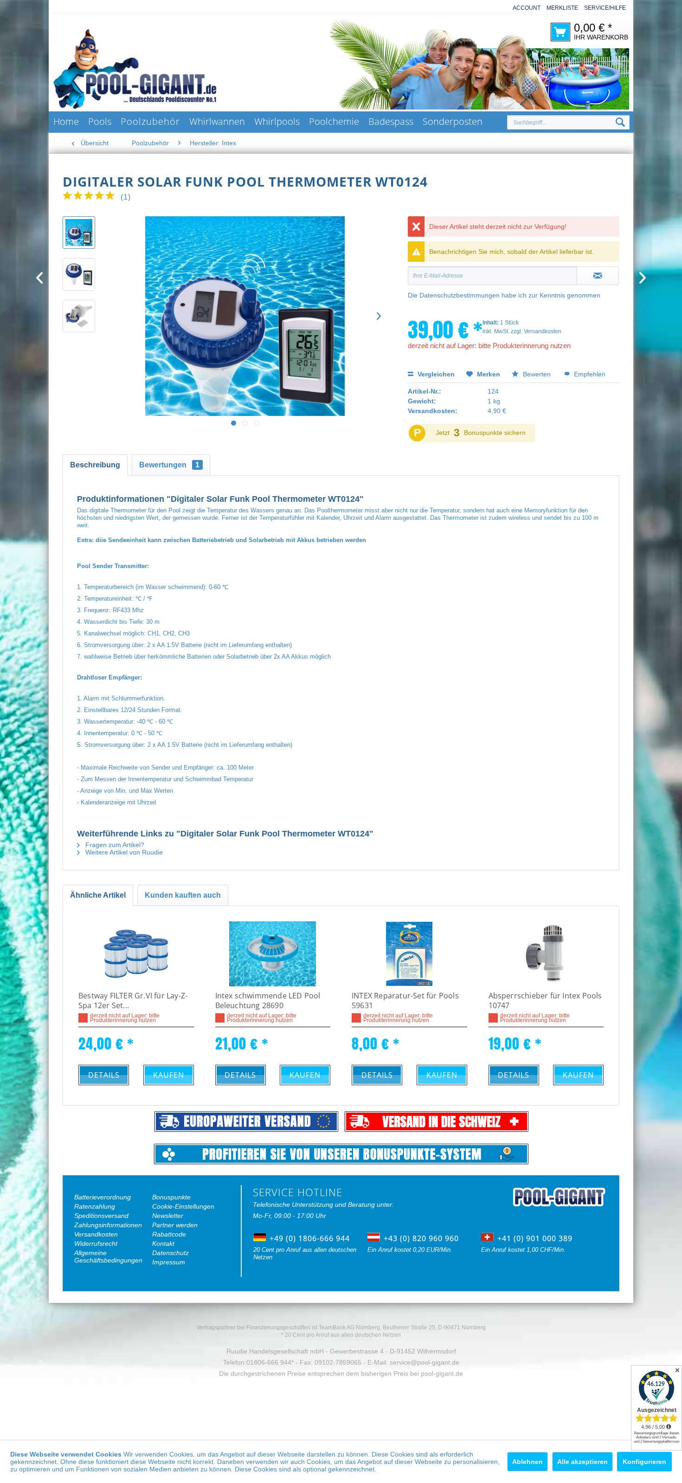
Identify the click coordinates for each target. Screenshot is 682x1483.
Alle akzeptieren (582, 1461)
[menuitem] (523, 8)
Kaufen (168, 1075)
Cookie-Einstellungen (183, 1206)
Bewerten (537, 374)
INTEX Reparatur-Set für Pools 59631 (405, 1000)
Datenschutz (170, 1252)
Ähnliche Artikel (98, 895)
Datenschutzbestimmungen (459, 295)
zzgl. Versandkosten (536, 331)
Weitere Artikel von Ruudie (123, 852)
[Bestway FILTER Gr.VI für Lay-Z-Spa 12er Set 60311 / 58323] (136, 953)
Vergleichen (435, 374)
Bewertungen (169, 465)
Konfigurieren (644, 1461)
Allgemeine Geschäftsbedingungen (108, 1256)
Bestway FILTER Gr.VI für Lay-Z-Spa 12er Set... (132, 1000)
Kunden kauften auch (183, 895)
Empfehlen (588, 374)
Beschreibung (95, 465)
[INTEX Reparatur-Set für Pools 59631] (409, 953)
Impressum (168, 1262)
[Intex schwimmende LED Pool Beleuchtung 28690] (273, 953)
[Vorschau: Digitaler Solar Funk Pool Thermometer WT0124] (79, 232)
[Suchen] (620, 122)
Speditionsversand (101, 1215)
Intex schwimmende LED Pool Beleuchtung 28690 (268, 1000)
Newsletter (167, 1215)
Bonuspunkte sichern (495, 432)
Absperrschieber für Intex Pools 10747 (545, 1000)
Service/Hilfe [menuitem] (605, 8)
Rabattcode (169, 1234)
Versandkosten (96, 1234)
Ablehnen (527, 1461)
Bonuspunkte (171, 1197)
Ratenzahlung (94, 1206)
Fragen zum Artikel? (114, 844)
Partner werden (175, 1225)
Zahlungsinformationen (108, 1225)
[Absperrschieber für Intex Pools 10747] (546, 953)
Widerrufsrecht (95, 1243)
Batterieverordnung (102, 1197)
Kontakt (163, 1243)
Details (104, 1075)
